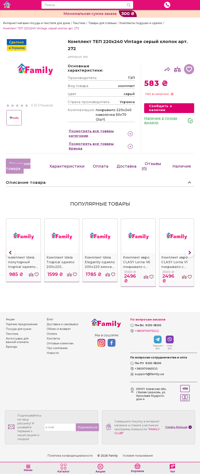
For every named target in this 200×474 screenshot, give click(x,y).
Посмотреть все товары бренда (91, 146)
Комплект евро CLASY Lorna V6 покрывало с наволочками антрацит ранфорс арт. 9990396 (136, 262)
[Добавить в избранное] (189, 69)
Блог (50, 319)
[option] (35, 69)
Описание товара (18, 166)
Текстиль (12, 334)
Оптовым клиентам (60, 343)
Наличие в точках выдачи (160, 120)
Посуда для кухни (18, 329)
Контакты (53, 338)
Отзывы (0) (151, 166)
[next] (189, 252)
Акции (10, 319)
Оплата (100, 166)
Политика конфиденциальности (70, 455)
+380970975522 (147, 331)
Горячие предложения (22, 324)
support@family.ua (149, 374)
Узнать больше (176, 427)
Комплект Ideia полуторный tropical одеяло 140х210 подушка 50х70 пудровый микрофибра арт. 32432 (23, 262)
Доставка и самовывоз (62, 324)
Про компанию (57, 348)
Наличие (181, 166)
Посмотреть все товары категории (91, 133)
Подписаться (87, 427)
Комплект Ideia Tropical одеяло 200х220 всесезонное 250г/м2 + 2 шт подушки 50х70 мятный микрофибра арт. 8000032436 (61, 262)
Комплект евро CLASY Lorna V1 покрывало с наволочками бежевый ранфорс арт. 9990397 (174, 262)
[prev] (10, 252)
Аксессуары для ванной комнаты (17, 340)
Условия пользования (138, 455)
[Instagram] (101, 343)
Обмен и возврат (59, 329)
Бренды (11, 346)
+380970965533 (146, 368)
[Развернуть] (189, 182)
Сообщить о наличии (160, 108)
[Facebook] (111, 343)
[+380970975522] (167, 5)
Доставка (127, 166)
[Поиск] (128, 5)
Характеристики (67, 166)
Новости (53, 353)
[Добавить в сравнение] (177, 69)
